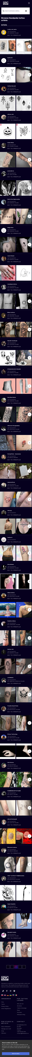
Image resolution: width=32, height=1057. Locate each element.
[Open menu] (29, 3)
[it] (16, 995)
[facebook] (7, 991)
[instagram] (10, 991)
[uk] (10, 995)
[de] (8, 995)
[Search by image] (26, 10)
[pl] (2, 995)
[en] (5, 995)
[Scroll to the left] (2, 46)
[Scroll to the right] (29, 46)
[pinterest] (14, 991)
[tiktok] (3, 991)
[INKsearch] (5, 3)
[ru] (13, 995)
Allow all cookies (15, 1053)
